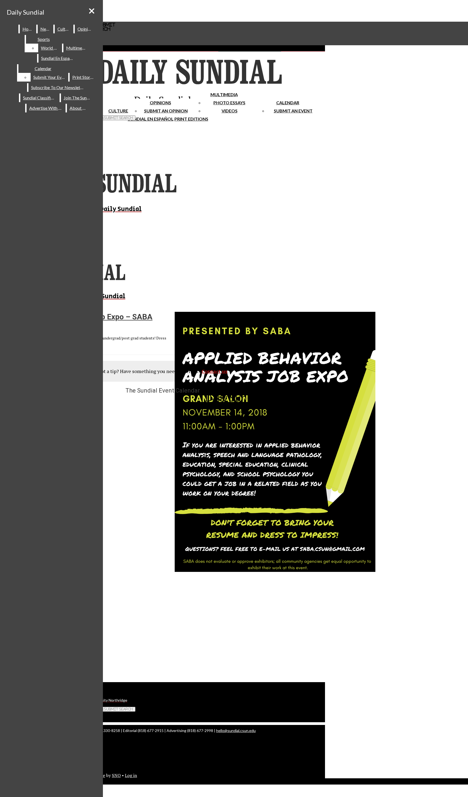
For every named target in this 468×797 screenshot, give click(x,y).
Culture (64, 28)
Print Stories (83, 77)
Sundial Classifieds (40, 97)
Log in (131, 775)
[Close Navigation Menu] (91, 11)
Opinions (160, 102)
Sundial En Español (151, 118)
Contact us (214, 371)
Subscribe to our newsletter (58, 87)
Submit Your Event (50, 77)
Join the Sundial (78, 97)
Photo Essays (229, 102)
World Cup (51, 47)
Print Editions (191, 118)
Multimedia (224, 94)
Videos (230, 110)
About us (78, 108)
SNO (116, 775)
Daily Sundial (25, 12)
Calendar (287, 102)
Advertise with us (46, 108)
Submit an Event (293, 110)
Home (28, 28)
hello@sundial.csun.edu (236, 730)
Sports (44, 39)
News (45, 28)
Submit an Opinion (166, 110)
